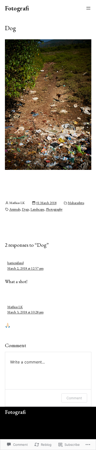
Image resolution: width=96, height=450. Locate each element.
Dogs (25, 209)
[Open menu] (88, 8)
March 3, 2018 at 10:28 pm (25, 312)
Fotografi (17, 8)
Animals (14, 209)
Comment (74, 398)
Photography (54, 209)
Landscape (37, 209)
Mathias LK (15, 307)
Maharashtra (76, 203)
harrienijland (15, 263)
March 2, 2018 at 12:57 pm (25, 268)
